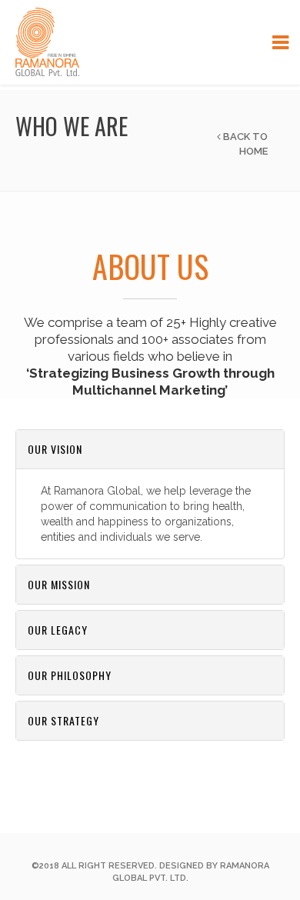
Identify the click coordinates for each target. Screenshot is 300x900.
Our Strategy (63, 720)
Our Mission (59, 584)
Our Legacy (58, 630)
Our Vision (55, 449)
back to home (244, 144)
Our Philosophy (70, 675)
